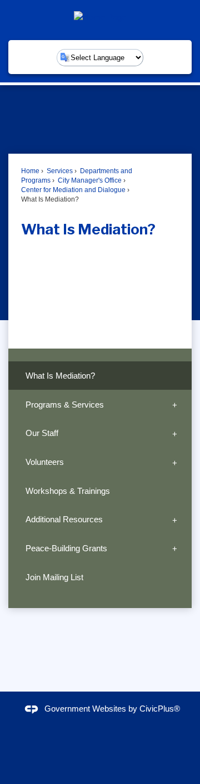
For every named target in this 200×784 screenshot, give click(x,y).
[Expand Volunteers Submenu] (175, 462)
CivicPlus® (159, 708)
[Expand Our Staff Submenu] (175, 433)
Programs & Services (65, 404)
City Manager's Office (89, 180)
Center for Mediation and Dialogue (73, 190)
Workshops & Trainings (68, 491)
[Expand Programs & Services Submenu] (175, 404)
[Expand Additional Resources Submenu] (175, 519)
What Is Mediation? (60, 375)
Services (59, 171)
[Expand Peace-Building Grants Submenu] (175, 548)
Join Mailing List (54, 577)
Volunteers (45, 462)
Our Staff (42, 433)
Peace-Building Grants (66, 548)
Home (30, 171)
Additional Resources (64, 519)
